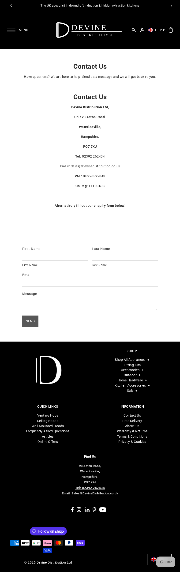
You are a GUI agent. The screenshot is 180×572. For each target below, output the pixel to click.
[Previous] (11, 5)
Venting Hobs (47, 415)
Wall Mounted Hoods (48, 426)
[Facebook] (72, 509)
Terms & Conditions (132, 436)
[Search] (134, 30)
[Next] (171, 5)
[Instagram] (79, 509)
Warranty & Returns (132, 431)
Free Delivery (132, 421)
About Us (132, 426)
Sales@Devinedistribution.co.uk (95, 166)
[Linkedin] (87, 509)
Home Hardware (130, 380)
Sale (130, 390)
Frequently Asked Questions (48, 431)
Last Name (101, 249)
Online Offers (48, 442)
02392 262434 (93, 156)
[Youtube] (102, 509)
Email (26, 275)
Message (29, 294)
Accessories (130, 370)
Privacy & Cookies (132, 442)
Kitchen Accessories (130, 385)
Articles (48, 436)
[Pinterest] (94, 509)
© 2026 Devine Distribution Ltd (48, 562)
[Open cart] (171, 30)
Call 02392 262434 (116, 5)
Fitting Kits (132, 365)
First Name (31, 249)
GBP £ (160, 30)
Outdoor (130, 375)
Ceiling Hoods (48, 421)
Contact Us (132, 415)
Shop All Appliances (130, 359)
